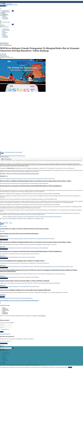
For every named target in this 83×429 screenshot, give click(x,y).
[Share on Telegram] (2, 153)
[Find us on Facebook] (0, 3)
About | (4, 2)
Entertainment (6, 11)
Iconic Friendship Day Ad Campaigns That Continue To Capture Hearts (22, 260)
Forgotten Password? (5, 334)
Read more (2, 246)
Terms (3, 311)
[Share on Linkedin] (0, 153)
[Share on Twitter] (22, 152)
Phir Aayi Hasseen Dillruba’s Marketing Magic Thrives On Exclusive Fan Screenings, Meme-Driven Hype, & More (35, 181)
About (4, 307)
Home (1, 45)
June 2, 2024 (3, 55)
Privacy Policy (5, 310)
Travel (3, 15)
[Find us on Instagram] (1, 3)
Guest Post (5, 309)
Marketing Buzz (8, 45)
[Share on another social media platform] (0, 154)
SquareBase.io (42, 315)
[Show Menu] (0, 20)
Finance (4, 16)
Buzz (3, 12)
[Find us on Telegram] (4, 3)
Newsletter (5, 313)
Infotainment (5, 10)
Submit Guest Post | (7, 3)
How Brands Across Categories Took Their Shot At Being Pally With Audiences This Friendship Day (31, 186)
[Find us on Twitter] (3, 3)
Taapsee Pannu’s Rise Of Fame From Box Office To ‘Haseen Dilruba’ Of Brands (24, 280)
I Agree (70, 367)
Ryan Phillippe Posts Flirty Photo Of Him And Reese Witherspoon (19, 300)
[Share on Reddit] (3, 153)
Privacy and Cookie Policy (61, 367)
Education (4, 14)
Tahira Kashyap (45, 163)
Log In (2, 345)
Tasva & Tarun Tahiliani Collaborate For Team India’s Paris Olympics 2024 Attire (25, 290)
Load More (2, 295)
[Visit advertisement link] (4, 42)
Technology (5, 18)
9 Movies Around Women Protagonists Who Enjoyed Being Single (22, 173)
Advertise (3, 5)
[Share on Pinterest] (1, 153)
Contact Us (5, 312)
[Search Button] (13, 11)
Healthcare (5, 17)
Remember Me (5, 329)
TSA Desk (3, 53)
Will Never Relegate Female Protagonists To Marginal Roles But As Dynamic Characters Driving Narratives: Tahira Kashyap (31, 216)
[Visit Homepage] (9, 4)
